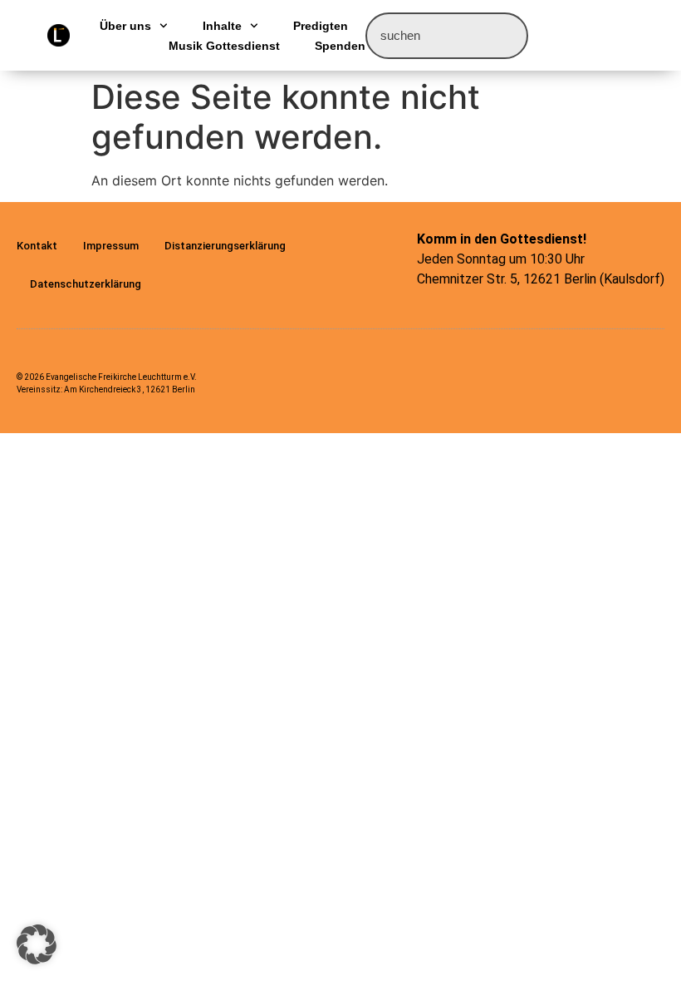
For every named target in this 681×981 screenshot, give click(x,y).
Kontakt (37, 245)
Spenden (340, 45)
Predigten (320, 25)
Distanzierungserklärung (225, 245)
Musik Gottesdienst (224, 45)
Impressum (111, 245)
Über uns (125, 25)
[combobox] (446, 35)
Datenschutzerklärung (85, 284)
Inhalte (222, 25)
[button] (36, 944)
